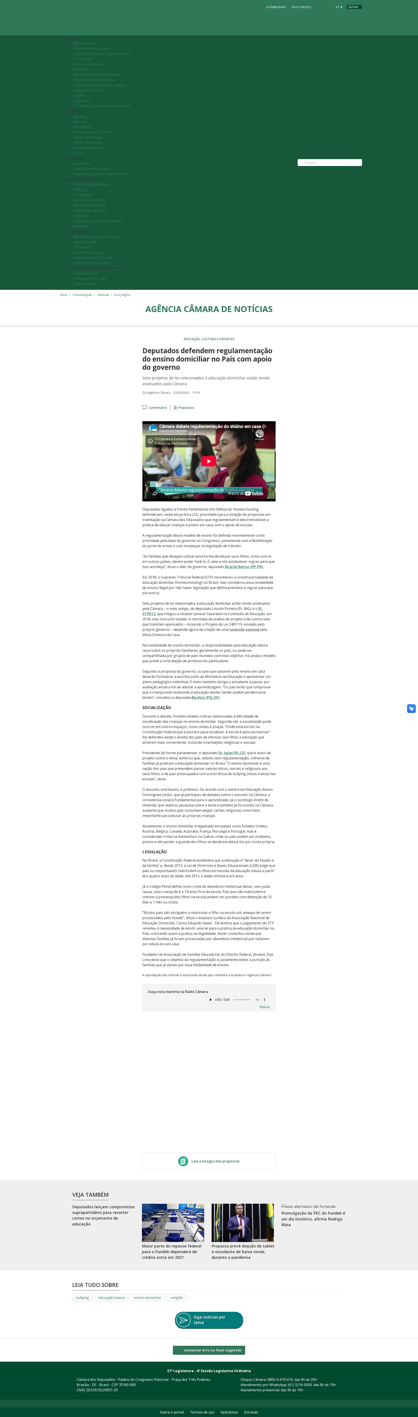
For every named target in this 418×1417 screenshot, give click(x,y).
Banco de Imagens (88, 252)
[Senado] (328, 6)
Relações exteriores (89, 90)
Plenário (80, 189)
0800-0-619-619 (280, 1379)
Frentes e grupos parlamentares (99, 173)
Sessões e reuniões (89, 200)
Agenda (79, 116)
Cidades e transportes (91, 48)
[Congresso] (320, 6)
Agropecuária (84, 43)
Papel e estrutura (87, 142)
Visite (77, 153)
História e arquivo (88, 147)
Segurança (82, 100)
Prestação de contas (89, 278)
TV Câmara (82, 247)
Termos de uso (202, 1412)
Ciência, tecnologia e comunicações (101, 53)
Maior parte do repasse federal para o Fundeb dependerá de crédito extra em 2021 (172, 1251)
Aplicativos (229, 1412)
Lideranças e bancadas (91, 168)
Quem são (81, 163)
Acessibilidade (276, 7)
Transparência (85, 273)
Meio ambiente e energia (93, 79)
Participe (80, 226)
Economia (81, 69)
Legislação (82, 215)
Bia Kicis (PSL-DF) (206, 697)
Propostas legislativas (91, 184)
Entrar (353, 7)
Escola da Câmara (87, 137)
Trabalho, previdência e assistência (102, 106)
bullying (82, 1297)
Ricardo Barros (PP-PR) (244, 566)
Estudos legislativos (89, 205)
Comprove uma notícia (91, 262)
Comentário (157, 408)
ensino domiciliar (147, 1297)
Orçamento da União (90, 210)
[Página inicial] (86, 18)
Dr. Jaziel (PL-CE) (232, 752)
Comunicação (82, 295)
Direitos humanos (88, 64)
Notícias (103, 295)
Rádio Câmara (84, 241)
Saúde (78, 95)
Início (63, 295)
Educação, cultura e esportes (96, 74)
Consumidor (83, 58)
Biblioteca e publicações (92, 132)
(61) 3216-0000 (300, 1384)
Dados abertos (85, 283)
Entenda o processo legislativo (98, 221)
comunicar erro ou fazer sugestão (212, 1350)
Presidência (82, 126)
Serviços (80, 121)
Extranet (251, 1412)
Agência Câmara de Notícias (96, 236)
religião (176, 1297)
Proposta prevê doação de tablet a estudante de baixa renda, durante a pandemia (243, 1251)
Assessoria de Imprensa (92, 257)
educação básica (111, 1297)
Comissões (82, 194)
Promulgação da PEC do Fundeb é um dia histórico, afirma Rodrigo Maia (313, 1218)
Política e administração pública (99, 85)
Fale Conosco (301, 7)
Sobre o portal (172, 1412)
